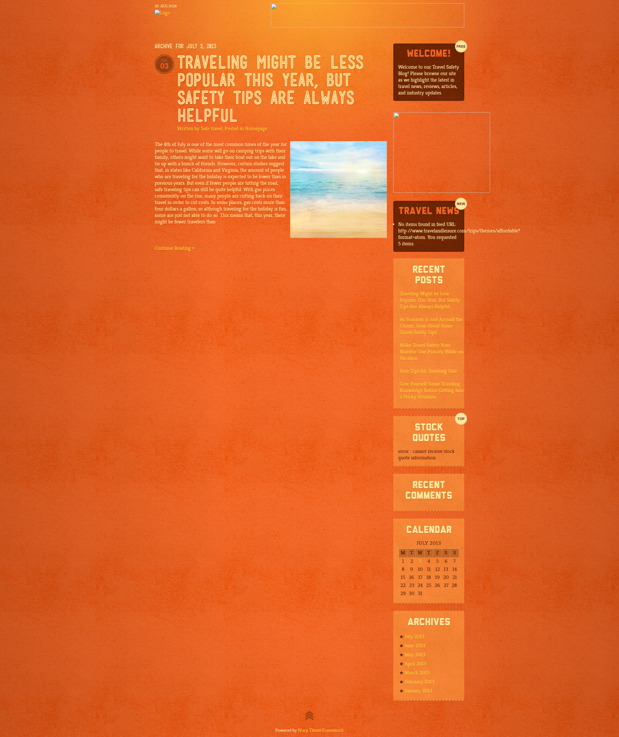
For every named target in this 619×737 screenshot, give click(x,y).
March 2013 (417, 673)
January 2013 (418, 691)
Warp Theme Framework (321, 730)
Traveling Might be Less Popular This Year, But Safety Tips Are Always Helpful (430, 300)
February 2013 (419, 682)
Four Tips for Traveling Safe (428, 371)
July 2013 (414, 637)
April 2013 (415, 664)
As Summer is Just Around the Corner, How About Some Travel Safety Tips (431, 326)
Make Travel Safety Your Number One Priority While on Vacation (431, 351)
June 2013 (415, 646)
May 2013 (415, 655)
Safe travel (211, 128)
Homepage (256, 128)
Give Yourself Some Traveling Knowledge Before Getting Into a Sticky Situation (432, 390)
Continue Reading (173, 248)
